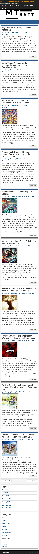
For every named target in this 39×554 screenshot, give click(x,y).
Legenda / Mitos (28, 6)
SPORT (11, 6)
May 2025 (5, 490)
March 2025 (5, 496)
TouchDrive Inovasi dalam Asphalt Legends (17, 192)
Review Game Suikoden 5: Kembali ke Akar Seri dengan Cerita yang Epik (18, 435)
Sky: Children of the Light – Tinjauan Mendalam (18, 28)
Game (25, 32)
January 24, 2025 (16, 32)
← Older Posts (6, 481)
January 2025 (6, 502)
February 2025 (6, 499)
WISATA (18, 6)
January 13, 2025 (16, 159)
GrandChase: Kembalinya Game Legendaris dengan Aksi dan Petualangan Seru (16, 65)
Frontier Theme (33, 552)
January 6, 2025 (16, 246)
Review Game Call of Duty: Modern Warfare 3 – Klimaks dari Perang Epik (18, 337)
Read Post (33, 57)
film (3, 517)
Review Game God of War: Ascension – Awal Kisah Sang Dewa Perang (19, 289)
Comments (7, 34)
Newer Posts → (32, 481)
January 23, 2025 (16, 105)
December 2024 (6, 505)
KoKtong (6, 32)
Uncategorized (6, 532)
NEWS (4, 6)
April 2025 (5, 493)
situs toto (4, 543)
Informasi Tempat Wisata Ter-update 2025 (17, 1)
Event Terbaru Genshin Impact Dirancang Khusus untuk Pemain (16, 101)
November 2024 (6, 508)
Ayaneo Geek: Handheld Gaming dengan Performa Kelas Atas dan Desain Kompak (16, 154)
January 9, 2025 (16, 196)
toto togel (4, 546)
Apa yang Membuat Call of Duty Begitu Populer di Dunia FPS (19, 242)
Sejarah (4, 8)
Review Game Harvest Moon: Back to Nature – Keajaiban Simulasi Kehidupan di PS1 (19, 387)
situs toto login (6, 541)
